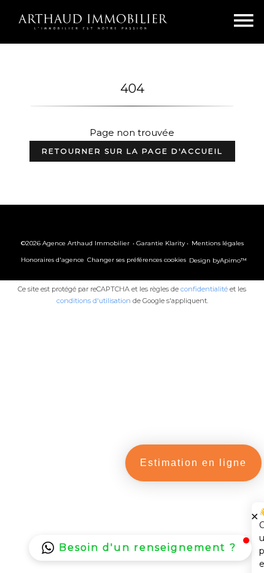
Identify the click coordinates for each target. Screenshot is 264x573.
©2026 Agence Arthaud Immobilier (75, 243)
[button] (140, 548)
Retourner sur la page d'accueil (132, 151)
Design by (218, 260)
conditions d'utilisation (93, 300)
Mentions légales (218, 243)
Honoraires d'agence (52, 260)
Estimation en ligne (193, 462)
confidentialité (204, 289)
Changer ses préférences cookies (136, 260)
